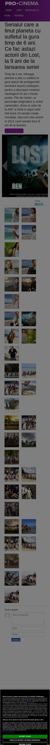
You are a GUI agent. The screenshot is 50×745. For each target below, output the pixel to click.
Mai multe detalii (31, 702)
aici (32, 711)
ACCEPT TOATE (25, 736)
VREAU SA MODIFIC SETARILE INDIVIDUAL (24, 740)
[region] (25, 717)
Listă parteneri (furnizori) (8, 731)
